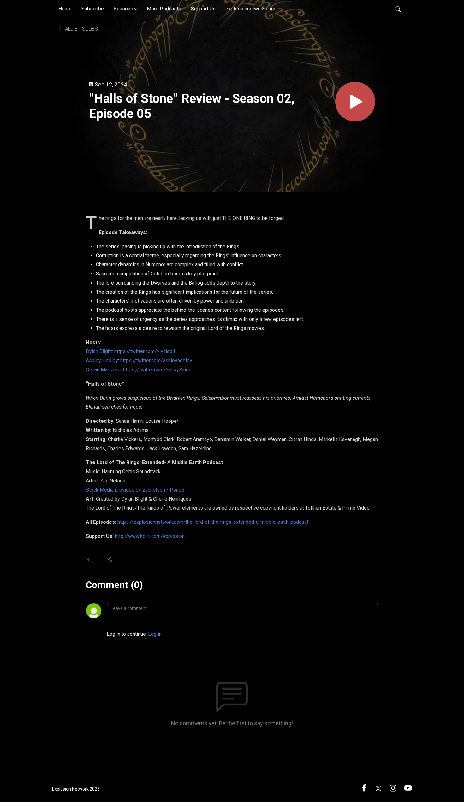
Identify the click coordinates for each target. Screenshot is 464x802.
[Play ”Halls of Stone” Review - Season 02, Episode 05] (355, 101)
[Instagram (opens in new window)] (393, 788)
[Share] (110, 559)
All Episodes (81, 29)
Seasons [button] (123, 9)
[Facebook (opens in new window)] (364, 788)
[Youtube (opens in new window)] (408, 788)
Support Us (203, 9)
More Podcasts (164, 9)
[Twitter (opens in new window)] (378, 788)
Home (65, 9)
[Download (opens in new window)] (88, 559)
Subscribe (92, 9)
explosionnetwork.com (250, 9)
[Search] (397, 9)
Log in (155, 634)
